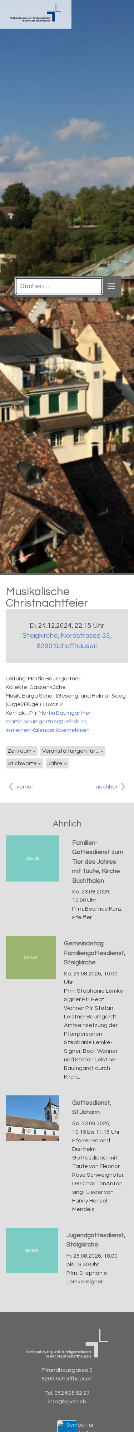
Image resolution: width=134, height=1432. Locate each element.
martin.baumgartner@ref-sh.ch (46, 721)
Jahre (55, 763)
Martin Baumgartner (65, 713)
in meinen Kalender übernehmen (48, 730)
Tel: (49, 1393)
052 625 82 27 (72, 1393)
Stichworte (22, 763)
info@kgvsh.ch (67, 1401)
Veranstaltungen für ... (70, 751)
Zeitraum (19, 751)
